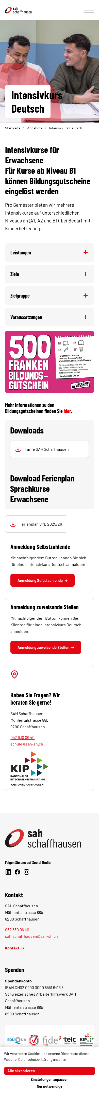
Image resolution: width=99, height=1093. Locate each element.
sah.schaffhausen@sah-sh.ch (31, 936)
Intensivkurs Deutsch (65, 128)
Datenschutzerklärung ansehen (42, 1059)
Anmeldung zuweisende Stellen (43, 647)
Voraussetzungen (26, 317)
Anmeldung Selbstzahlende (40, 580)
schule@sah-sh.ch (26, 743)
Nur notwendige (49, 1086)
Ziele (14, 274)
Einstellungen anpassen (50, 1079)
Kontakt (12, 948)
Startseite (12, 128)
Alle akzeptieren (21, 1070)
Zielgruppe (20, 295)
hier (67, 411)
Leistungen (20, 252)
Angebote (34, 128)
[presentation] (89, 10)
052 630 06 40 (22, 737)
